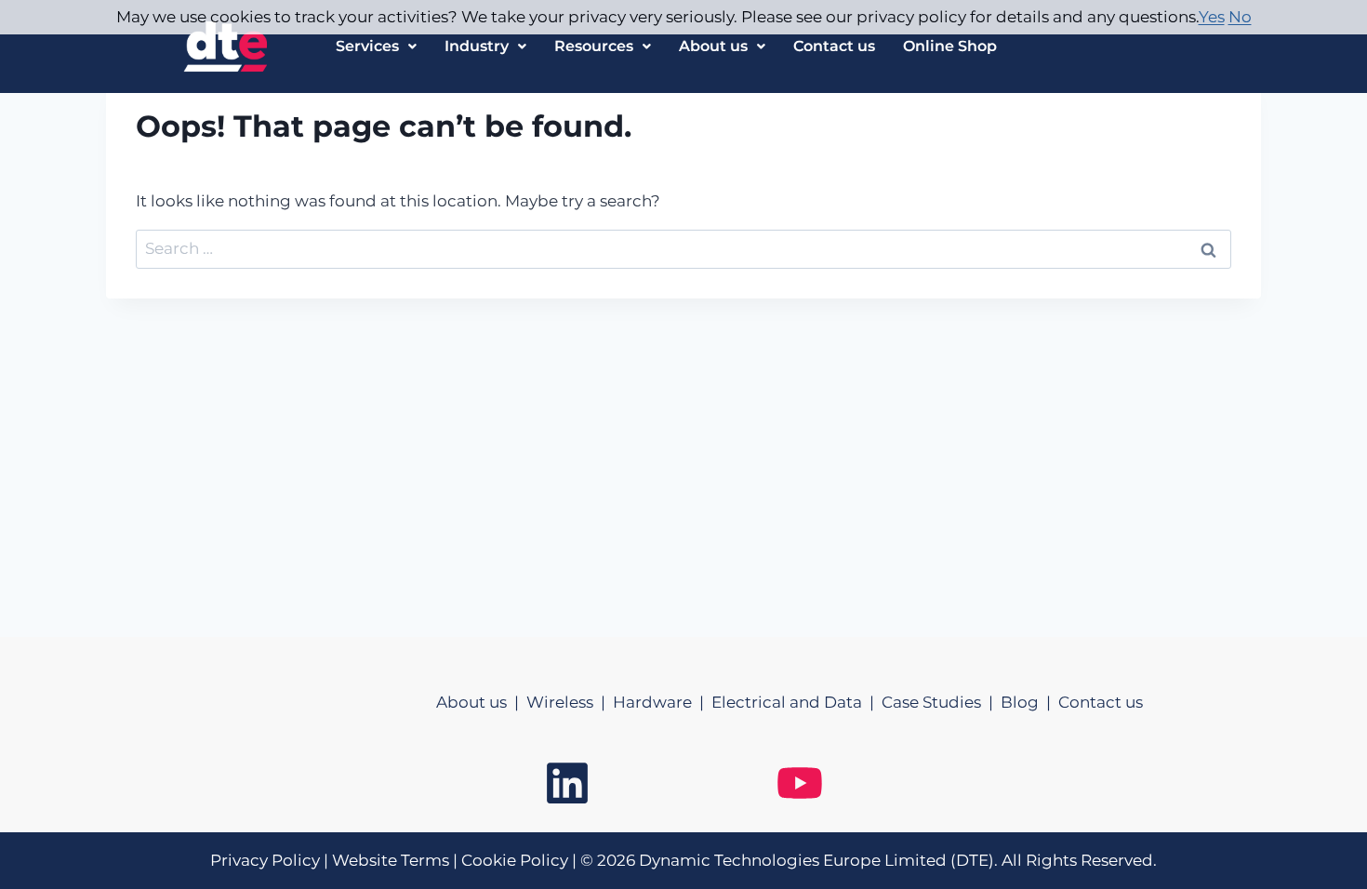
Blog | (1029, 702)
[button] (376, 46)
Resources (593, 46)
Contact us (834, 46)
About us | (481, 702)
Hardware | (662, 702)
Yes (1212, 16)
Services (367, 46)
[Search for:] (683, 248)
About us (713, 46)
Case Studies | (941, 702)
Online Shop (950, 46)
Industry (477, 46)
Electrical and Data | (796, 702)
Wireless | (569, 702)
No (1240, 16)
